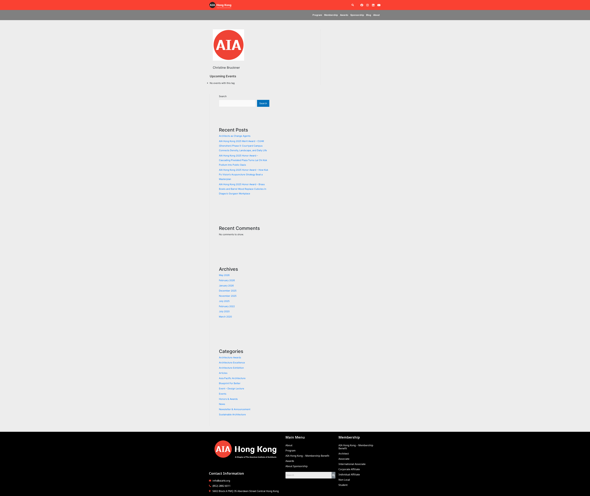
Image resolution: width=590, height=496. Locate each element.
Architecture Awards (230, 357)
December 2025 (227, 290)
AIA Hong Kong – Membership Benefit (307, 455)
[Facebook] (362, 5)
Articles (223, 373)
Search (223, 96)
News (222, 404)
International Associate (352, 464)
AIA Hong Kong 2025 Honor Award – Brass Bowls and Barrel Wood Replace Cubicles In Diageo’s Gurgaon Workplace (242, 189)
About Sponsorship (296, 466)
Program (317, 15)
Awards (344, 15)
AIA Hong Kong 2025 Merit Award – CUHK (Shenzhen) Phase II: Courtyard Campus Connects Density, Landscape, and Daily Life (243, 146)
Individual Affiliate (349, 474)
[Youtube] (379, 5)
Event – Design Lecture (231, 388)
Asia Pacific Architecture (232, 378)
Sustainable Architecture (232, 414)
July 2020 (224, 311)
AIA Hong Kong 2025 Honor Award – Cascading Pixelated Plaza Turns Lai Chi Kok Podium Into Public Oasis (243, 160)
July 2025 (224, 301)
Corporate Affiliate (349, 469)
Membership (331, 15)
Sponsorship (357, 15)
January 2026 (226, 285)
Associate (343, 459)
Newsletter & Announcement (234, 409)
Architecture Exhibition (231, 367)
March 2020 (225, 316)
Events (222, 393)
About (376, 15)
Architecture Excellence (232, 362)
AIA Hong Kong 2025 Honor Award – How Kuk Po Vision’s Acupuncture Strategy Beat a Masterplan (243, 174)
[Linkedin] (373, 5)
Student (343, 485)
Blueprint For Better (229, 383)
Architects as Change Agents (234, 135)
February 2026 (227, 280)
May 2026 (224, 275)
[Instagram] (367, 5)
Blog (368, 15)
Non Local (344, 479)
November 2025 (227, 295)
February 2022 (227, 306)
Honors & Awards (228, 399)
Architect (343, 453)
